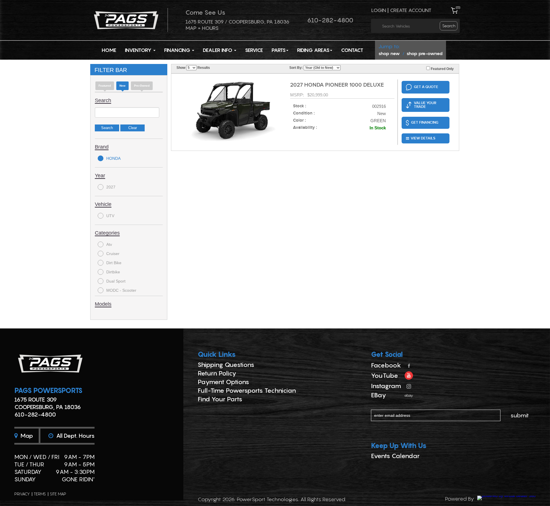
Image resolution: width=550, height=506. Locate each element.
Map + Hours (202, 28)
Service (254, 50)
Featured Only (442, 69)
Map (26, 435)
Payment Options (223, 382)
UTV (110, 215)
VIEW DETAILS (423, 138)
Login (378, 10)
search (448, 25)
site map (58, 493)
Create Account (410, 10)
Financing (177, 50)
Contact (352, 50)
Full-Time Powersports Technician (247, 390)
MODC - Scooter (121, 290)
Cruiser (112, 253)
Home (109, 50)
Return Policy (217, 373)
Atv (109, 244)
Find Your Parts (220, 399)
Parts (279, 50)
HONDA (113, 158)
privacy (22, 493)
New (122, 85)
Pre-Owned (142, 85)
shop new (389, 53)
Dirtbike (113, 272)
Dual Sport (115, 281)
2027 (110, 187)
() (458, 7)
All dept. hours (75, 435)
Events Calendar (395, 456)
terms (40, 493)
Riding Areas (313, 50)
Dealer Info (218, 50)
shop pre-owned (424, 53)
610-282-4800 (330, 20)
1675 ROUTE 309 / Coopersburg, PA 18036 (237, 22)
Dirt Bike (113, 262)
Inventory (139, 50)
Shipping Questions (226, 364)
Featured (105, 85)
